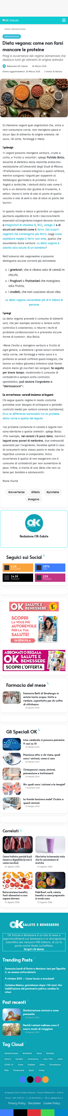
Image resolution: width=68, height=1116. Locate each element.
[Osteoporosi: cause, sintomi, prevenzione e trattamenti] (12, 774)
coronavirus (33, 1059)
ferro (40, 229)
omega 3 (49, 225)
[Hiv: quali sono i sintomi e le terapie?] (12, 788)
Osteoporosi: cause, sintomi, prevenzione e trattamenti (39, 771)
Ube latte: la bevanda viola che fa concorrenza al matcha (50, 859)
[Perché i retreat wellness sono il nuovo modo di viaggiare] (11, 1029)
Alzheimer (27, 1053)
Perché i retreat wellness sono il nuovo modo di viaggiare (41, 1026)
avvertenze (17, 492)
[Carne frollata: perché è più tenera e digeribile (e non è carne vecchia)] (18, 844)
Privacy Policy (17, 1103)
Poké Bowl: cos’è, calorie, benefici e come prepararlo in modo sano (50, 895)
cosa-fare (48, 1059)
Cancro (7, 1059)
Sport (31, 1070)
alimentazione (11, 1053)
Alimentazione (18, 29)
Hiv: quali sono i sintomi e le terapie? (44, 784)
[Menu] (64, 21)
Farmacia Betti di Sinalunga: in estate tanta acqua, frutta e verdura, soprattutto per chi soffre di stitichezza (43, 698)
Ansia (39, 1053)
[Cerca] (58, 21)
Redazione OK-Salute (17, 66)
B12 (39, 225)
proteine (53, 492)
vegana (34, 499)
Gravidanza (55, 1065)
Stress (41, 1070)
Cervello (19, 1059)
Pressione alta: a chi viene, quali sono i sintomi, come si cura (41, 756)
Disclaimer (34, 1103)
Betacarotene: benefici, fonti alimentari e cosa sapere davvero (15, 895)
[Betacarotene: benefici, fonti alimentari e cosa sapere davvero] (18, 880)
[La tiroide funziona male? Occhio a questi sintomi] (12, 803)
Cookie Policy (51, 1103)
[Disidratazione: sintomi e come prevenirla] (11, 1014)
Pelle (6, 1070)
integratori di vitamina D (20, 225)
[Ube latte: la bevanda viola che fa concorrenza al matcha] (50, 844)
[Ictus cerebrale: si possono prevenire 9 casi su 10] (12, 744)
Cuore (20, 1065)
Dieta (36, 492)
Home (7, 29)
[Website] (34, 542)
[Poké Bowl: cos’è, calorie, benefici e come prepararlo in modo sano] (50, 880)
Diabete (31, 1065)
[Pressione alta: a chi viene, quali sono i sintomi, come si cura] (12, 759)
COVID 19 (8, 1065)
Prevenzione (18, 1070)
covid (59, 1059)
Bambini (50, 1053)
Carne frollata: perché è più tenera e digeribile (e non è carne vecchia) (17, 859)
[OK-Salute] (10, 20)
